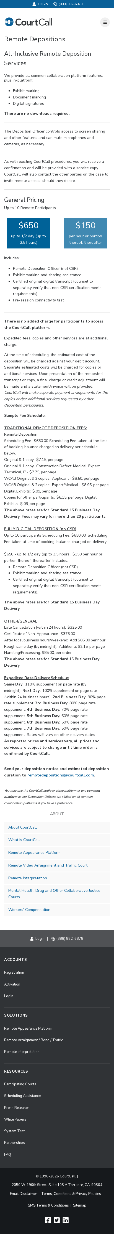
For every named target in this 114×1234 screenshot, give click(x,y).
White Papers (15, 1119)
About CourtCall (22, 827)
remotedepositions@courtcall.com (60, 775)
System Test (14, 1131)
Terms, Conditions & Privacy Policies (71, 1193)
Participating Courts (20, 1084)
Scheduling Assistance (22, 1095)
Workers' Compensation (29, 909)
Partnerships (14, 1142)
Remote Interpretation (27, 878)
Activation (12, 984)
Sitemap (79, 1205)
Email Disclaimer (23, 1193)
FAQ (7, 1154)
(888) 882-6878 (70, 4)
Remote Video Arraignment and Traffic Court (47, 865)
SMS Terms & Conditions (48, 1205)
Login (43, 4)
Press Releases (17, 1107)
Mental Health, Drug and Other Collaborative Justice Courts (54, 894)
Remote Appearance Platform (34, 852)
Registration (14, 972)
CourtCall (68, 1176)
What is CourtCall (24, 839)
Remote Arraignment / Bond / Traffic (33, 1040)
